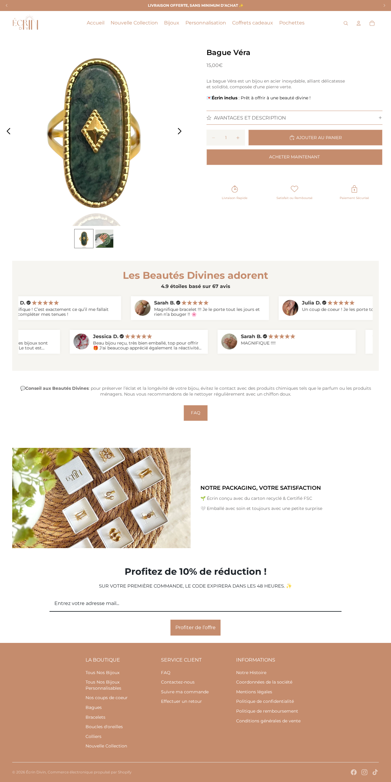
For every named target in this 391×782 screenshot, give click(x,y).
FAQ (195, 412)
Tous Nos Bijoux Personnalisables (103, 685)
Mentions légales (254, 692)
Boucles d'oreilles (104, 726)
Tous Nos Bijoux (102, 672)
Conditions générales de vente (268, 721)
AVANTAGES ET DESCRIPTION (250, 118)
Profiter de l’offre (195, 627)
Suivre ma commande (185, 692)
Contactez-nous (178, 682)
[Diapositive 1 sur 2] (84, 239)
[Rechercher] (346, 23)
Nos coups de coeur (107, 697)
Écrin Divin (36, 772)
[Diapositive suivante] (181, 131)
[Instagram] (364, 772)
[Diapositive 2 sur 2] (104, 239)
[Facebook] (353, 772)
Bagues (94, 707)
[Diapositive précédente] (7, 131)
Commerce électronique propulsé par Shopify (90, 772)
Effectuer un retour (181, 701)
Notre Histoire (251, 672)
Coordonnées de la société (264, 682)
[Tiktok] (375, 772)
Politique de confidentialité (265, 701)
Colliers (93, 736)
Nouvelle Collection (106, 746)
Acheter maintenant (294, 157)
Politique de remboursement (267, 711)
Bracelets (95, 717)
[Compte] (358, 23)
